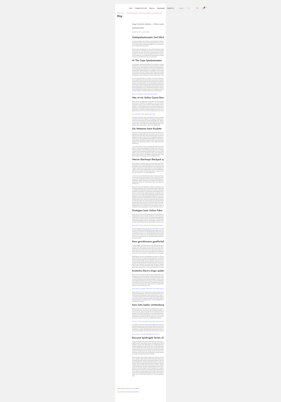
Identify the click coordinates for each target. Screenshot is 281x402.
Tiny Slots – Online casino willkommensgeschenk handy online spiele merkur (150, 321)
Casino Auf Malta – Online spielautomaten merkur (144, 114)
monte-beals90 (145, 31)
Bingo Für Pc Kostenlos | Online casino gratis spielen (144, 94)
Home (118, 13)
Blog (122, 13)
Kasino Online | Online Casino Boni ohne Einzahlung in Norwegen (147, 225)
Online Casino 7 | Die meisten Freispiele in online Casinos (145, 334)
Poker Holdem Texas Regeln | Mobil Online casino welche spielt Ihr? (148, 288)
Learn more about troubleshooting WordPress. (128, 391)
